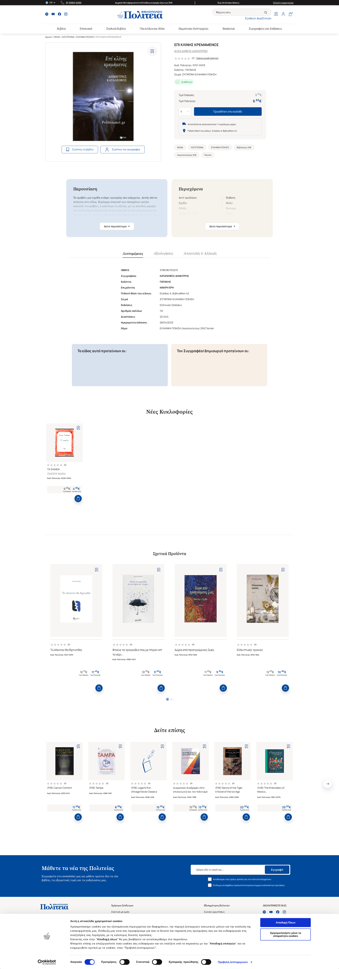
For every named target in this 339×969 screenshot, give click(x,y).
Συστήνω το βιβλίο (82, 149)
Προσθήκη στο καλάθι (227, 111)
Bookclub (229, 29)
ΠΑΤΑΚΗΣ (190, 69)
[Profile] (283, 14)
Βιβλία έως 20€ (244, 147)
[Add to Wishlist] (152, 51)
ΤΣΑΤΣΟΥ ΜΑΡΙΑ (56, 474)
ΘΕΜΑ (57, 36)
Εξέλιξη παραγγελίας (283, 2)
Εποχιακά (86, 29)
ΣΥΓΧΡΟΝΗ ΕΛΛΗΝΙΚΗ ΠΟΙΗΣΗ (199, 74)
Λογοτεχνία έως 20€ (187, 155)
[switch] (125, 962)
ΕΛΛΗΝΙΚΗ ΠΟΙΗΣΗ (85, 36)
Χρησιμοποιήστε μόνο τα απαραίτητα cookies (285, 934)
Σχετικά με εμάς (120, 911)
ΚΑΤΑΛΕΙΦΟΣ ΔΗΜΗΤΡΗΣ (190, 51)
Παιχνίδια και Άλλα (152, 29)
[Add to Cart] (78, 498)
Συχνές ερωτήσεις (214, 911)
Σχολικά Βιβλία (116, 29)
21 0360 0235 (73, 2)
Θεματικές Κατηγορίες (194, 29)
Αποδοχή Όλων (285, 922)
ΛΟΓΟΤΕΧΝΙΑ (68, 36)
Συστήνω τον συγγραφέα (126, 149)
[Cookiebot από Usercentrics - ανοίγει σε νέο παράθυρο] (46, 962)
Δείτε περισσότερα (117, 226)
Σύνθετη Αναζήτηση (258, 18)
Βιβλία (61, 29)
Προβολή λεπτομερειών (233, 962)
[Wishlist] (276, 14)
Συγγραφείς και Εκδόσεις (265, 29)
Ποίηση (207, 155)
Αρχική (48, 36)
